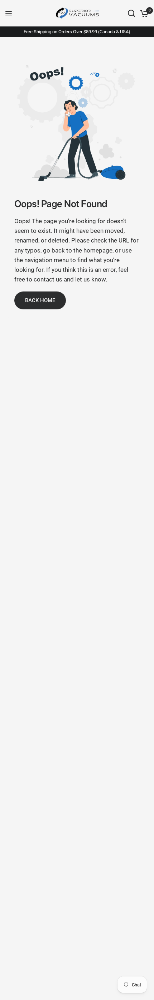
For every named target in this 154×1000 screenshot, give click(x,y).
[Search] (131, 13)
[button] (40, 300)
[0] (143, 13)
